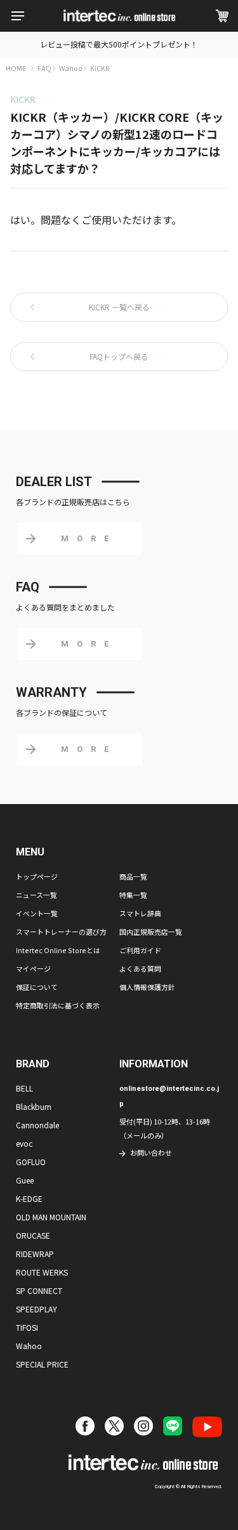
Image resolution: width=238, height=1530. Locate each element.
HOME (16, 68)
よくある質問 (140, 968)
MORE (89, 538)
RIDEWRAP (35, 1253)
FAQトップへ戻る (119, 356)
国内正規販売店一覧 (150, 932)
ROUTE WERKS (42, 1272)
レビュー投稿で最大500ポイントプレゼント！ (119, 44)
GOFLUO (31, 1161)
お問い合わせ (151, 1152)
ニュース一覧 (36, 895)
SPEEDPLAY (36, 1308)
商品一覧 (133, 876)
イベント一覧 (37, 913)
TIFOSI (27, 1327)
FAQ (44, 68)
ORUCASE (33, 1235)
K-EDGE (29, 1198)
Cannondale (37, 1124)
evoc (24, 1143)
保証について (37, 987)
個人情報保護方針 (147, 987)
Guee (25, 1180)
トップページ (37, 876)
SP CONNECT (39, 1290)
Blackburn (33, 1106)
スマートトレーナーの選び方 (61, 932)
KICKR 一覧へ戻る (119, 306)
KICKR (100, 68)
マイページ (33, 968)
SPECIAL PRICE (42, 1364)
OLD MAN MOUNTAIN (51, 1216)
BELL (24, 1088)
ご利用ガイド (140, 950)
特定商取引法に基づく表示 (58, 1005)
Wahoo (71, 68)
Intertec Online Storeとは (58, 950)
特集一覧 (133, 895)
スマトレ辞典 (140, 913)
